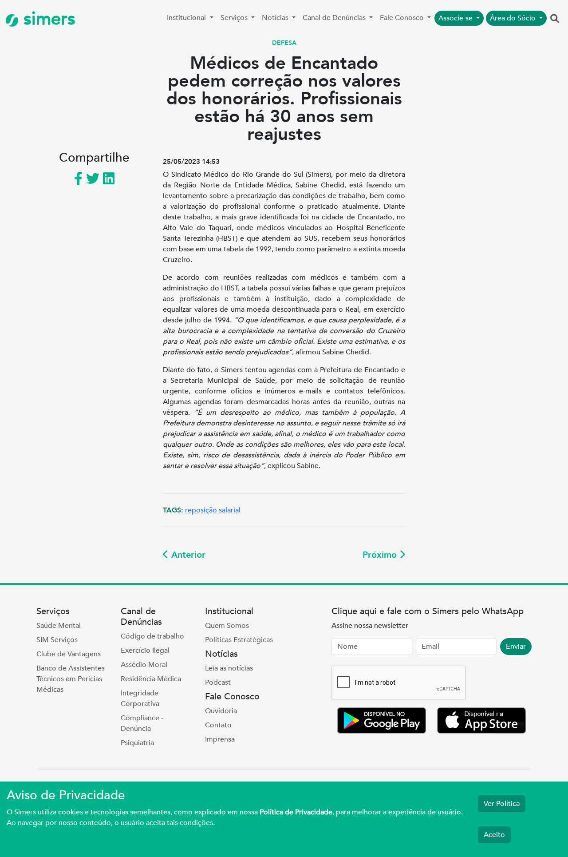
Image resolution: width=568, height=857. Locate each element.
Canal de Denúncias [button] (335, 18)
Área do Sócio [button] (513, 18)
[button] (555, 19)
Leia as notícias (229, 668)
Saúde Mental (58, 626)
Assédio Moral (144, 665)
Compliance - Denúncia (142, 723)
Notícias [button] (276, 18)
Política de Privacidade (296, 812)
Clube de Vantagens (68, 654)
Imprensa (220, 739)
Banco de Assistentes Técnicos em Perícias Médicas (70, 678)
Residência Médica (151, 679)
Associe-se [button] (456, 18)
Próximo (381, 555)
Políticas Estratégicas (239, 640)
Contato (218, 725)
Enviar (516, 646)
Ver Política (502, 804)
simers (47, 19)
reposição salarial (213, 510)
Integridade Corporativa (140, 698)
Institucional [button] (187, 18)
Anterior (187, 555)
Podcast (218, 682)
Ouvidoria (221, 711)
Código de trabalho (152, 636)
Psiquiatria (137, 743)
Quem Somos (227, 626)
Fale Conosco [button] (403, 18)
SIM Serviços (57, 640)
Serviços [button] (235, 18)
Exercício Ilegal (145, 650)
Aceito (494, 835)
